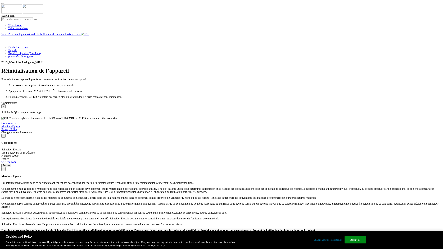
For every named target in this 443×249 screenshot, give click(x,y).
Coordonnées (8, 123)
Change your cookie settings (328, 239)
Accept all (355, 239)
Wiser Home (15, 25)
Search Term (8, 15)
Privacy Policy (9, 129)
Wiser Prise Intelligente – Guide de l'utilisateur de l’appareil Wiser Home (41, 34)
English (12, 50)
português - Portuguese (20, 56)
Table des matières (18, 28)
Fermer (6, 165)
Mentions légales (10, 126)
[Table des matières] (2, 38)
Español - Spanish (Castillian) (24, 53)
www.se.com (8, 161)
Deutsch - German (18, 47)
